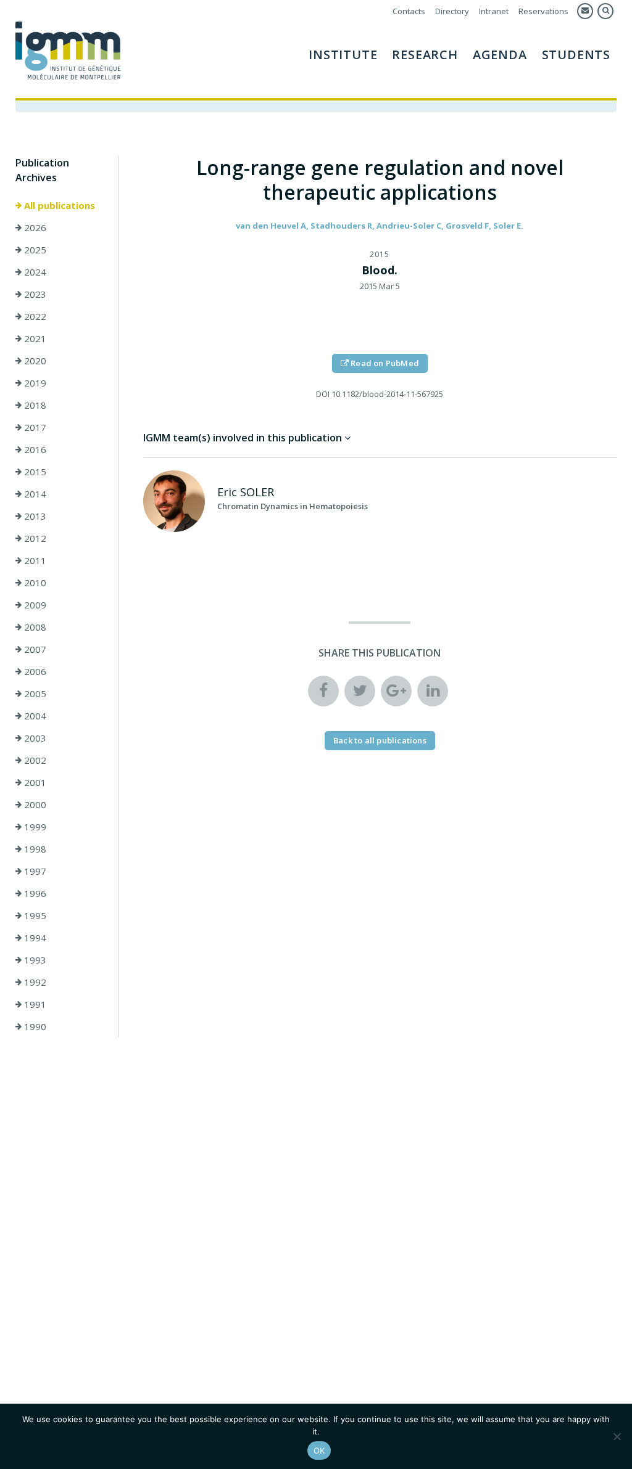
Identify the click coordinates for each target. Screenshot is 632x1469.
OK (319, 1450)
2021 (34, 338)
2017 (34, 427)
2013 (34, 516)
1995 (34, 915)
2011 (34, 560)
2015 (34, 471)
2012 (34, 538)
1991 (34, 1004)
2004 (34, 716)
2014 (34, 494)
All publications (58, 205)
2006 (34, 671)
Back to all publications (379, 740)
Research (424, 54)
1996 (34, 893)
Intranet (494, 11)
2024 (34, 272)
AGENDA (500, 54)
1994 (34, 937)
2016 (34, 449)
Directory (452, 11)
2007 (34, 649)
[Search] (605, 11)
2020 (34, 360)
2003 (34, 738)
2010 (34, 582)
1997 (34, 871)
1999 (34, 826)
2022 (34, 316)
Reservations (543, 11)
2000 (34, 804)
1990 (34, 1026)
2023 (34, 294)
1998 (34, 849)
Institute (343, 54)
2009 (34, 605)
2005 (34, 693)
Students (576, 54)
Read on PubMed (384, 363)
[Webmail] (585, 11)
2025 (34, 249)
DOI (323, 393)
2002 (34, 760)
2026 (34, 227)
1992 (34, 982)
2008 (34, 627)
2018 (34, 405)
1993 (34, 960)
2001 (34, 782)
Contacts (409, 11)
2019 (34, 383)
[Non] (616, 1436)
